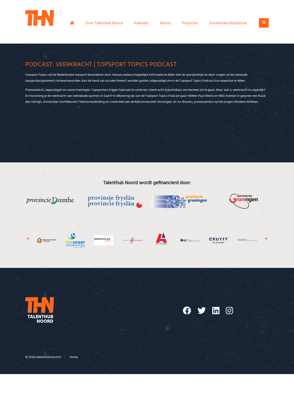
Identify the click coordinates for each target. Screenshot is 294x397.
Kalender (141, 23)
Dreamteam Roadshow (228, 23)
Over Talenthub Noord (104, 23)
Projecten (190, 23)
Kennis (165, 23)
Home (74, 357)
